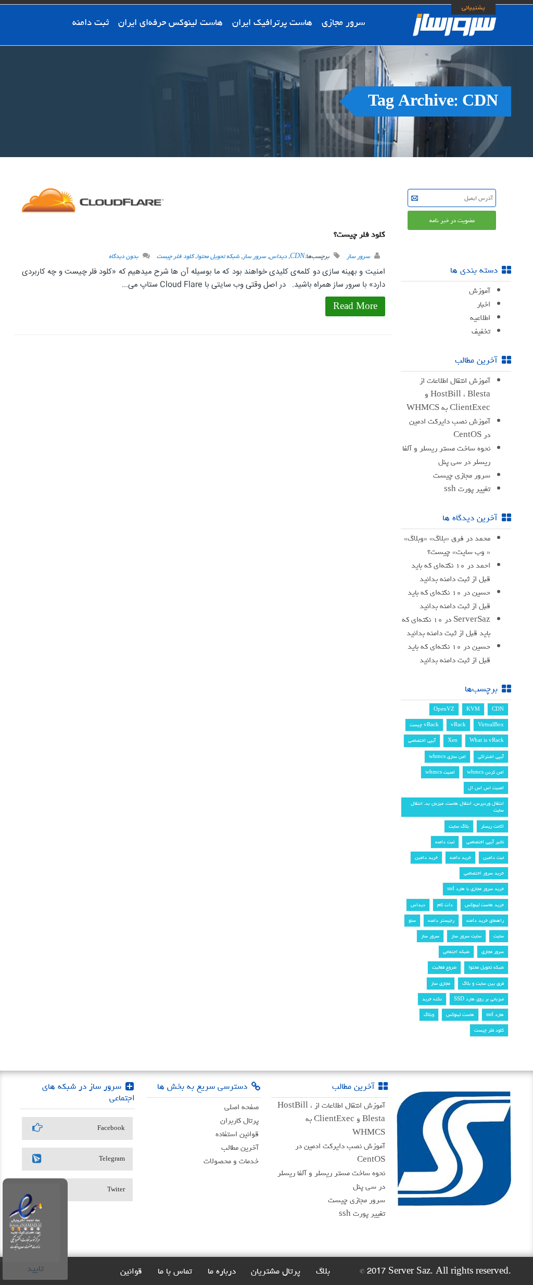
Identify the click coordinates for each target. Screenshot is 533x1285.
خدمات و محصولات (231, 1161)
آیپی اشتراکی (491, 756)
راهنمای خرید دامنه (485, 920)
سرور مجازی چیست (461, 475)
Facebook (111, 1128)
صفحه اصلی (241, 1107)
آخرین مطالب (240, 1147)
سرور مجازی (343, 22)
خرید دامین (426, 857)
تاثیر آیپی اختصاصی (485, 841)
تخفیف (481, 331)
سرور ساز (358, 256)
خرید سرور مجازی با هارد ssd (475, 888)
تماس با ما (175, 1271)
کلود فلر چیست (175, 256)
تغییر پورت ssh (467, 489)
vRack (458, 724)
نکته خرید (432, 999)
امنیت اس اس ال (486, 787)
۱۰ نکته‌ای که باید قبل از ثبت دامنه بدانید (450, 572)
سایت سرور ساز (466, 936)
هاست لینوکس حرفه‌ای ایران (170, 22)
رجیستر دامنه (441, 920)
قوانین (131, 1271)
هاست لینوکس (460, 1014)
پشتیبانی (473, 7)
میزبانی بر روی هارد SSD (479, 999)
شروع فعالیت (444, 967)
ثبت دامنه (90, 22)
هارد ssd (495, 1014)
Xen (453, 740)
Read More (355, 306)
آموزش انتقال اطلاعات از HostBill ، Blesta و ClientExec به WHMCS (448, 394)
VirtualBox (491, 724)
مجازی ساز (440, 983)
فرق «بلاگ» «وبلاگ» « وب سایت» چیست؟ (447, 545)
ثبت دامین (493, 857)
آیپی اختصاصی (422, 740)
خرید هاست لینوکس (484, 904)
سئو (412, 920)
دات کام (445, 904)
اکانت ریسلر (492, 826)
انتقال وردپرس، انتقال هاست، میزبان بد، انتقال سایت (457, 807)
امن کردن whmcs (485, 772)
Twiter (116, 1189)
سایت (498, 936)
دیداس (278, 256)
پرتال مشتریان (275, 1271)
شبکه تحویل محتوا (218, 256)
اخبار (483, 304)
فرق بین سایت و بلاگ (483, 983)
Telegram (112, 1158)
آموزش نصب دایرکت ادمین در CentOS (449, 428)
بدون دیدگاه (123, 256)
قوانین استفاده (237, 1134)
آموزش (479, 291)
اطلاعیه (480, 318)
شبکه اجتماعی (456, 951)
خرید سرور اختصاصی (484, 873)
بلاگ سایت (459, 826)
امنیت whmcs (440, 772)
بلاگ (323, 1271)
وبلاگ (429, 1014)
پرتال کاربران (239, 1120)
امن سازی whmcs (447, 756)
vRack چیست (424, 724)
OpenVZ (444, 709)
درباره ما (222, 1271)
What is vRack (486, 740)
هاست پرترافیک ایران (272, 22)
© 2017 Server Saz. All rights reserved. (435, 1271)
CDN (297, 256)
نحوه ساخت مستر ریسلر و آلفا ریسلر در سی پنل (446, 455)
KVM (473, 709)
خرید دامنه (460, 857)
